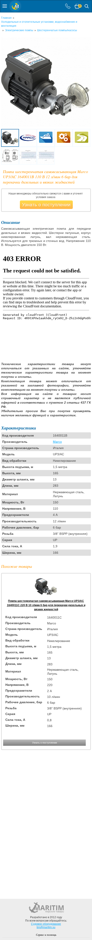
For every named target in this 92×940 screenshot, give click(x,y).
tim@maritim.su (46, 927)
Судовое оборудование (46, 924)
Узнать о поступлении (46, 204)
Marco (57, 441)
